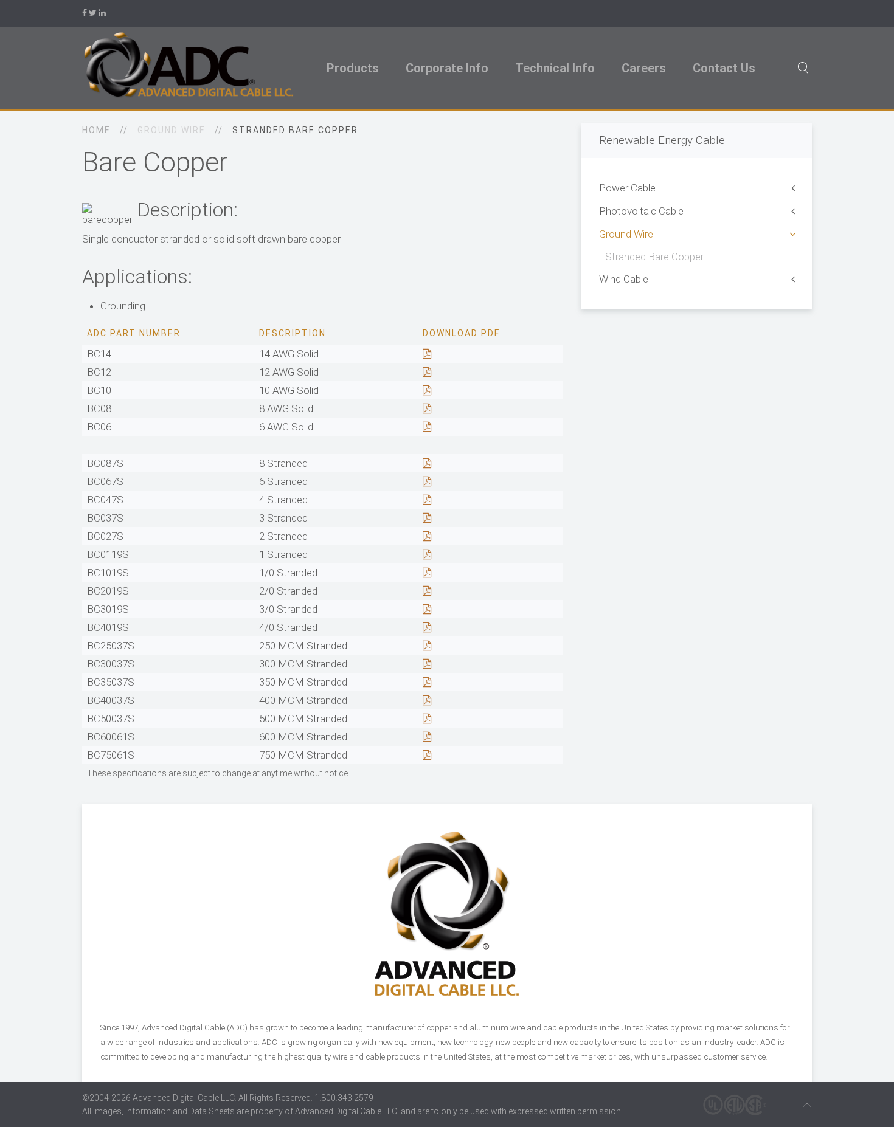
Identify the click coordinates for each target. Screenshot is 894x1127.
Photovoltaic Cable (641, 211)
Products (353, 68)
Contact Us (724, 68)
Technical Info (555, 68)
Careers (644, 68)
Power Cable (627, 188)
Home (96, 130)
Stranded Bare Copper (654, 256)
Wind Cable (623, 279)
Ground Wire (626, 234)
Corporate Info (447, 68)
